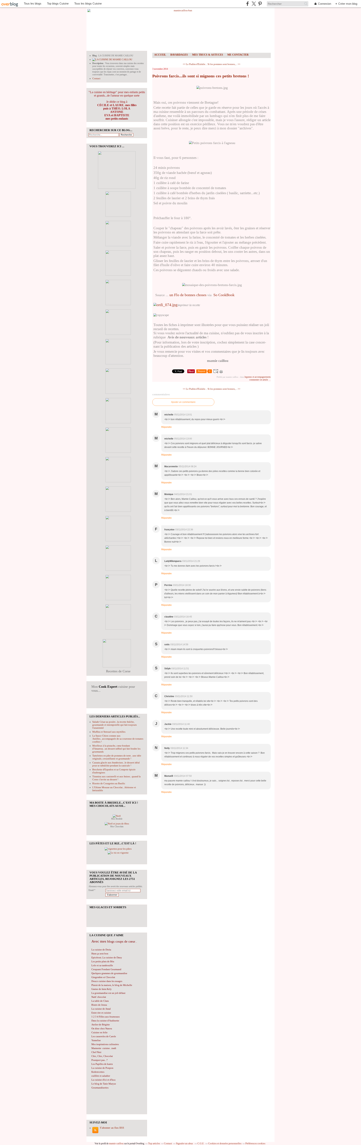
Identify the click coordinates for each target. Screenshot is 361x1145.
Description (98, 63)
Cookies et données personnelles (224, 1143)
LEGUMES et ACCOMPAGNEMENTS (258, 377)
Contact (96, 78)
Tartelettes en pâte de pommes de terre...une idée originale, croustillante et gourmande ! (116, 757)
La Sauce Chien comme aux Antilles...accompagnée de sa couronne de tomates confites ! (117, 738)
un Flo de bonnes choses (187, 295)
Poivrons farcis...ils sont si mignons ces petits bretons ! (200, 76)
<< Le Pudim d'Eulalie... (195, 64)
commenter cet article (258, 379)
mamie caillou (116, 1143)
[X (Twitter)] (253, 4)
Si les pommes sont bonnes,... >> (224, 64)
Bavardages (179, 54)
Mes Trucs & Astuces (207, 54)
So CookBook (223, 295)
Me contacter (238, 54)
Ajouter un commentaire (183, 402)
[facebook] (247, 4)
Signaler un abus (184, 1143)
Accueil (160, 54)
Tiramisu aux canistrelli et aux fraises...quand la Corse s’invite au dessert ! (116, 778)
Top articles (154, 1143)
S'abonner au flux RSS (112, 1127)
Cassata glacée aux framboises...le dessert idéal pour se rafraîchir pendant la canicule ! (116, 764)
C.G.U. (200, 1143)
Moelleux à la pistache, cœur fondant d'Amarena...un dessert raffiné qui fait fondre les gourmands (116, 748)
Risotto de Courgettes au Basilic (108, 783)
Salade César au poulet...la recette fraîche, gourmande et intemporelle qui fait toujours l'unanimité (114, 724)
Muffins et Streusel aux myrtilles (108, 731)
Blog (94, 55)
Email (91, 890)
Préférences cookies (255, 1143)
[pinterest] (260, 4)
